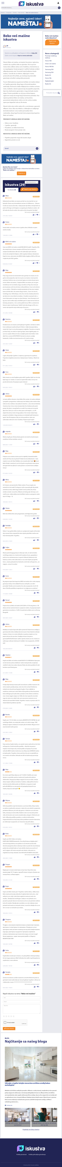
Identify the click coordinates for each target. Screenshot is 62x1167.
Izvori (7, 148)
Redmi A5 (48, 75)
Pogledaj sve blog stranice (31, 1129)
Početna (3, 12)
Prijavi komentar (36, 196)
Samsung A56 (49, 72)
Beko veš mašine (30, 82)
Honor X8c (48, 78)
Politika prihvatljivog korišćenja (37, 1154)
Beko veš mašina (13, 62)
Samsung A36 (49, 69)
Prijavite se (21, 173)
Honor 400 (48, 61)
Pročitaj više (9, 1105)
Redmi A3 (48, 84)
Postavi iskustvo (10, 1028)
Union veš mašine (50, 64)
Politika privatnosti (21, 1154)
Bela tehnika (21, 12)
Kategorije (8, 12)
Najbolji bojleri (49, 81)
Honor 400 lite (49, 66)
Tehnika (15, 12)
